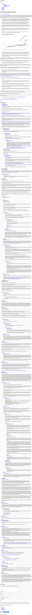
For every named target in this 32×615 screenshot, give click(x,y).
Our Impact (4, 4)
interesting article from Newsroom (6, 15)
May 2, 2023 (13, 98)
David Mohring (4, 104)
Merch (2, 9)
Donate (3, 608)
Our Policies (3, 607)
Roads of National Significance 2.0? (25, 74)
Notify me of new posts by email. (5, 597)
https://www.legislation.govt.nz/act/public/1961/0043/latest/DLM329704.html (14, 163)
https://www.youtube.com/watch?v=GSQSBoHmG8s (10, 559)
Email (1, 594)
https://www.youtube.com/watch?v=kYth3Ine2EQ (14, 278)
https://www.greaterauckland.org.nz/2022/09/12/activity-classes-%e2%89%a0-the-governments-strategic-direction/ (17, 543)
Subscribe (3, 8)
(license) (16, 99)
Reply (5, 139)
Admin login (3, 609)
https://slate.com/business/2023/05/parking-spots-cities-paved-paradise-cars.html (16, 370)
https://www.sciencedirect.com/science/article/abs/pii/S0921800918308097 (11, 554)
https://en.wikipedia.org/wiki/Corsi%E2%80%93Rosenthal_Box (13, 138)
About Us (3, 7)
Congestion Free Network (6, 5)
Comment (1, 591)
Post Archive (5, 6)
